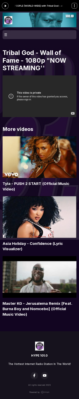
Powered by (34, 392)
